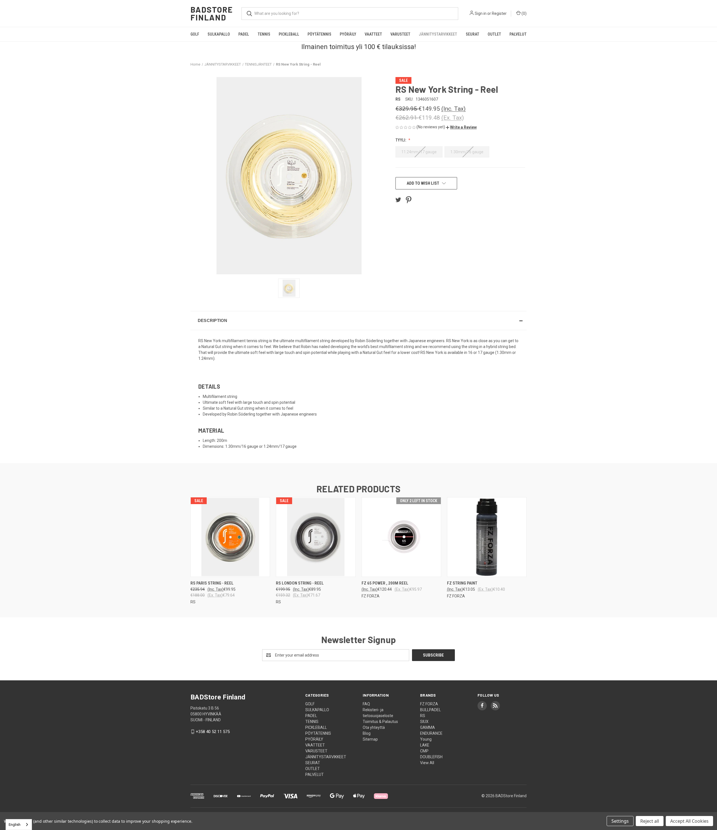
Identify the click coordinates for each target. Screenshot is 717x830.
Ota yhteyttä (374, 727)
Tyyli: (401, 140)
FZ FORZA (429, 704)
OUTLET (494, 34)
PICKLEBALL (289, 34)
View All (427, 763)
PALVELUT (518, 34)
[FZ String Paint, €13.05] (486, 537)
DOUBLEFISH (431, 757)
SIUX (424, 721)
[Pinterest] (408, 200)
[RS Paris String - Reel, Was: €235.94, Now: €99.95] (230, 537)
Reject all (649, 821)
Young (426, 739)
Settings (620, 821)
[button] (461, 127)
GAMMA (427, 727)
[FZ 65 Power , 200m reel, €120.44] (401, 537)
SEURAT (472, 34)
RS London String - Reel (300, 583)
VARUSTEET (400, 34)
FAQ (366, 704)
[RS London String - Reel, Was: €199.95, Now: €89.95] (315, 537)
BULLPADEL (430, 710)
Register (499, 13)
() (524, 13)
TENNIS (264, 34)
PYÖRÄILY (348, 34)
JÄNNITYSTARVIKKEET (438, 34)
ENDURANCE (431, 733)
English (14, 824)
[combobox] (19, 824)
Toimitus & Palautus (380, 721)
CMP (424, 751)
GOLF (194, 34)
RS (422, 715)
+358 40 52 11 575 (213, 731)
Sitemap (370, 739)
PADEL (243, 34)
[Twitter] (398, 200)
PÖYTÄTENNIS (319, 34)
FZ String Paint (462, 583)
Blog (367, 733)
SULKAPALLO (219, 34)
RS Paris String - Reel (212, 583)
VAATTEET (373, 34)
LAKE (424, 745)
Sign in (480, 13)
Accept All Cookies (689, 821)
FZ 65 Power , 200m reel (385, 583)
